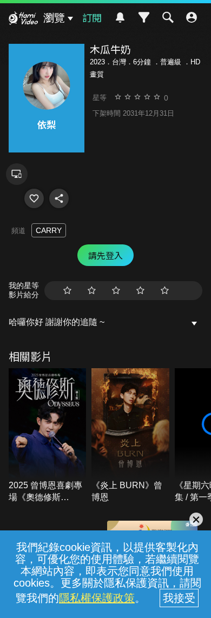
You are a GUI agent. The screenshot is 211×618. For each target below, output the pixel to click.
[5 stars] (165, 290)
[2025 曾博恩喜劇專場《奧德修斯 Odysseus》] (48, 435)
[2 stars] (92, 290)
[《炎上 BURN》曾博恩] (130, 435)
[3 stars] (116, 290)
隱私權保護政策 (97, 598)
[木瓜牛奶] (34, 198)
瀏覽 (54, 18)
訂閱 (92, 17)
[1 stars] (67, 290)
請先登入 (105, 255)
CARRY (49, 230)
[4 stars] (140, 290)
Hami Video (23, 19)
